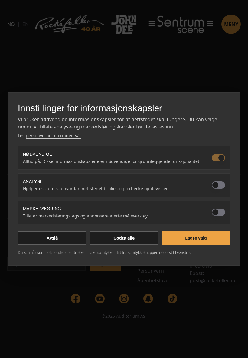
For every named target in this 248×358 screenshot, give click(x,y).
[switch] (218, 157)
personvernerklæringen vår (53, 135)
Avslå (52, 238)
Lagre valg (196, 238)
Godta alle (124, 238)
